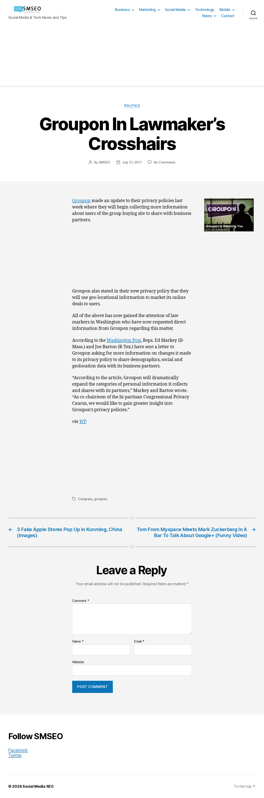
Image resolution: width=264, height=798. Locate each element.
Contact (228, 16)
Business (122, 9)
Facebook (18, 750)
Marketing (147, 9)
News (207, 16)
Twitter (15, 755)
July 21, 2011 (132, 162)
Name (78, 641)
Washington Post (124, 340)
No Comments (164, 162)
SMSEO (105, 162)
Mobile (224, 9)
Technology (204, 9)
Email (139, 641)
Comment (80, 601)
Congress (85, 499)
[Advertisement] (132, 56)
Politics (132, 106)
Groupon (81, 201)
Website (78, 662)
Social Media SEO (38, 786)
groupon (100, 499)
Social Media (175, 9)
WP (82, 421)
